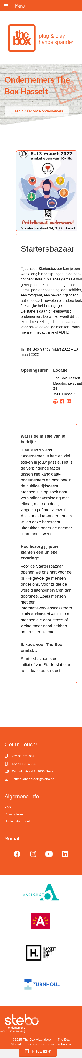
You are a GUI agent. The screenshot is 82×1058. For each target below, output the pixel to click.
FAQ (8, 807)
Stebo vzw (63, 1044)
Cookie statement (17, 821)
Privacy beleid (15, 814)
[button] (17, 854)
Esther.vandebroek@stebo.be (33, 779)
